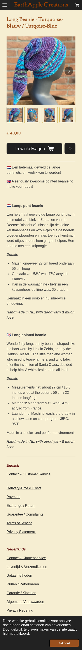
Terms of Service (19, 523)
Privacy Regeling (20, 610)
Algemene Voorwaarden (25, 602)
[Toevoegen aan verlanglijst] (70, 148)
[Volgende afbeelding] (69, 71)
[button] (15, 115)
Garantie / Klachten (21, 593)
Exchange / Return (21, 505)
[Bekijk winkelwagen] (77, 5)
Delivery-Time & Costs (24, 488)
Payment (13, 497)
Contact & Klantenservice (26, 558)
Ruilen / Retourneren (23, 584)
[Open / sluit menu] (5, 5)
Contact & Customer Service (29, 474)
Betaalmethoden (19, 575)
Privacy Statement (21, 532)
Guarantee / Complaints (25, 514)
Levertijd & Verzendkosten (27, 567)
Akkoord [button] (64, 643)
